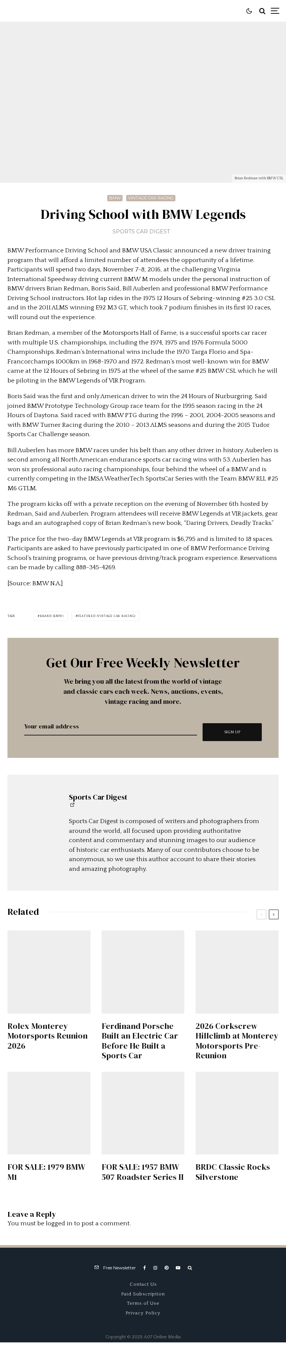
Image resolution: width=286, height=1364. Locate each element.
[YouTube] (178, 1268)
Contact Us (143, 1284)
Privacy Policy (143, 1313)
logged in (59, 1223)
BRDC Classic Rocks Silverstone (233, 1172)
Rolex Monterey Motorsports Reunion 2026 (47, 1035)
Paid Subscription (143, 1294)
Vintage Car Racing (151, 198)
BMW (115, 198)
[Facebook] (145, 1268)
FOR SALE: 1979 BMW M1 (46, 1172)
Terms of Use (143, 1303)
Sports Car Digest (141, 231)
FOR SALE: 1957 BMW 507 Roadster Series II (143, 1172)
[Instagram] (155, 1268)
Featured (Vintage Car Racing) (106, 616)
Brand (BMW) (52, 616)
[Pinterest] (166, 1268)
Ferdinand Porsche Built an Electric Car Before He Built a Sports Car (140, 1041)
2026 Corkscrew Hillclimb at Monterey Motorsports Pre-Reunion (237, 1041)
